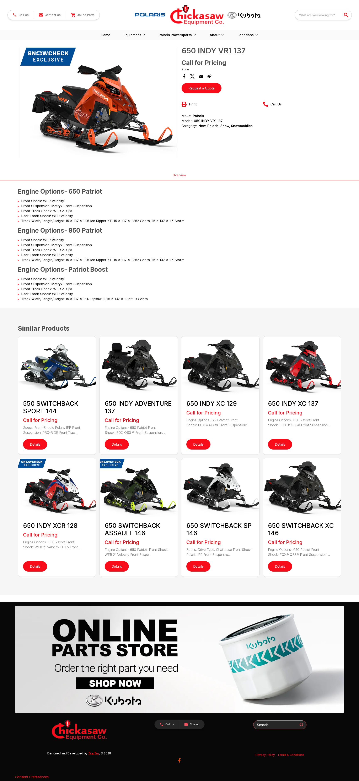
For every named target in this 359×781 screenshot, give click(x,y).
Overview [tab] (179, 175)
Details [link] (35, 444)
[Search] (301, 724)
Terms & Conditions (291, 755)
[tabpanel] (98, 103)
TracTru (93, 753)
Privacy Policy (265, 755)
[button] (21, 15)
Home (105, 35)
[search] (347, 15)
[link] (83, 15)
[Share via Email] (200, 76)
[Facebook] (179, 760)
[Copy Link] (209, 76)
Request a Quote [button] (201, 88)
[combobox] (323, 15)
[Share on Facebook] (184, 76)
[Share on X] (192, 76)
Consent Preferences (32, 777)
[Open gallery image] (98, 102)
